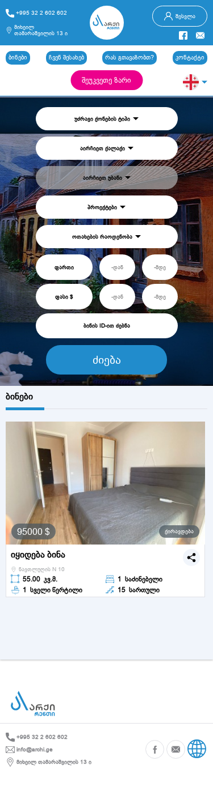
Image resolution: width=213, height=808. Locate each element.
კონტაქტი (190, 57)
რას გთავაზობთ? (129, 57)
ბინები (18, 57)
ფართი (64, 267)
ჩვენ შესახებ (66, 57)
